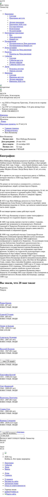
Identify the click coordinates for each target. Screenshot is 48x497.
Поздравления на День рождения (22, 43)
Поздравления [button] (10, 41)
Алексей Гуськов (6, 314)
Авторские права (11, 483)
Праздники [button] (9, 14)
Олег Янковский (6, 386)
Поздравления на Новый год (20, 46)
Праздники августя (17, 18)
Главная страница (12, 128)
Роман (3, 121)
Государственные (16, 27)
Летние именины (16, 79)
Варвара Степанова (7, 421)
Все (10, 35)
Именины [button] (8, 73)
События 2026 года (17, 64)
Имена (7, 469)
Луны (7, 473)
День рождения (15, 37)
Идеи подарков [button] (11, 48)
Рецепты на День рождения (20, 54)
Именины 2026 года (17, 81)
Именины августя (16, 77)
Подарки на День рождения (20, 50)
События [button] (8, 56)
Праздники (9, 463)
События (8, 465)
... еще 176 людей (8, 361)
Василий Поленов (7, 349)
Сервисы (8, 475)
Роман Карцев (5, 303)
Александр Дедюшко (8, 337)
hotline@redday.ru (11, 492)
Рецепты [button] (8, 52)
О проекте (9, 479)
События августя (16, 60)
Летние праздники (16, 22)
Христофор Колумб (7, 375)
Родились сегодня (16, 69)
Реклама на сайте (11, 481)
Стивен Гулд (5, 409)
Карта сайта (11, 494)
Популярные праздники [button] (14, 33)
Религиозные (14, 29)
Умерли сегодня (15, 71)
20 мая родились (11, 130)
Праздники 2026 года (17, 24)
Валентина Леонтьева (8, 398)
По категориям (15, 31)
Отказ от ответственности (15, 486)
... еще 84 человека (8, 433)
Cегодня (12, 16)
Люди (7, 467)
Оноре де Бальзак (7, 326)
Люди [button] (7, 67)
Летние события (15, 62)
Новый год (13, 39)
